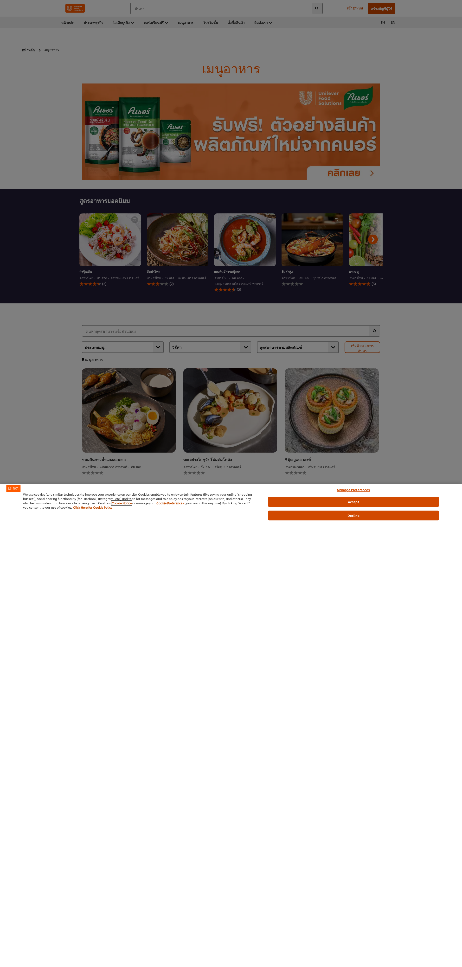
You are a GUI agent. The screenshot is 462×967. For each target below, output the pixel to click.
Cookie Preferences (170, 503)
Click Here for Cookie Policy (92, 507)
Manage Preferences (353, 489)
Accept (353, 502)
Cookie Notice (122, 503)
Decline (353, 515)
